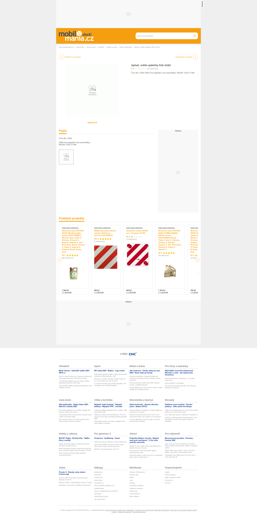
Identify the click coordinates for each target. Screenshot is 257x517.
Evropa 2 (168, 483)
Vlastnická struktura (139, 512)
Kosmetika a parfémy (136, 485)
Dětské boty (133, 491)
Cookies (114, 512)
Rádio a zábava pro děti (172, 477)
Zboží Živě (97, 475)
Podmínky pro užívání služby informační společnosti (152, 510)
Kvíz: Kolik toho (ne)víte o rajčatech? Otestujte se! (181, 414)
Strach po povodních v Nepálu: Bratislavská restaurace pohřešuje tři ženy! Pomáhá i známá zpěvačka (145, 378)
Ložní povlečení (135, 494)
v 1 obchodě (66, 292)
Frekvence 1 (169, 480)
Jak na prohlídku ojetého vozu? (104, 485)
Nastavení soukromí (124, 512)
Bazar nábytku (134, 496)
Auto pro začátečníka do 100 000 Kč (106, 491)
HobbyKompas (99, 488)
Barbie (132, 477)
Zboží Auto (97, 494)
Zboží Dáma (98, 480)
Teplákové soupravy (136, 488)
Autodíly (101, 47)
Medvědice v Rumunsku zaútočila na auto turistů (74, 485)
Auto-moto (80, 47)
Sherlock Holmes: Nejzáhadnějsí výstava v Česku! (75, 482)
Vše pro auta (91, 47)
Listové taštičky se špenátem (174, 383)
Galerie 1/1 (92, 122)
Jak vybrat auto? (99, 499)
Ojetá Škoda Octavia (101, 496)
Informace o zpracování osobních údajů (183, 510)
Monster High (134, 475)
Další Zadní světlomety (70, 228)
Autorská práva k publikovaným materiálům (120, 510)
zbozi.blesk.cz (99, 483)
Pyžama (132, 483)
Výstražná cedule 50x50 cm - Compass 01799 (137, 232)
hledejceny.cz (98, 472)
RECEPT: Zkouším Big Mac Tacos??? (106, 449)
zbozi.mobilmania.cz (66, 47)
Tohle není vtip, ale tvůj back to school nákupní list (110, 442)
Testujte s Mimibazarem (137, 472)
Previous (60, 260)
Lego (131, 480)
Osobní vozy (98, 477)
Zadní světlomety (126, 47)
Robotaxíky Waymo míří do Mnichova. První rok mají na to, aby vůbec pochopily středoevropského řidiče (110, 416)
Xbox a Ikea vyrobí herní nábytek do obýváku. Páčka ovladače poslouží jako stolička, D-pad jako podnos (181, 446)
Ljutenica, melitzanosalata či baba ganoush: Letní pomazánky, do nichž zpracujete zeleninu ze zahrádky (181, 419)
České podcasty (170, 475)
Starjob (167, 472)
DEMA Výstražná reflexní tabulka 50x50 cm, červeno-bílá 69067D (105, 233)
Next (197, 260)
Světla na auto (112, 47)
